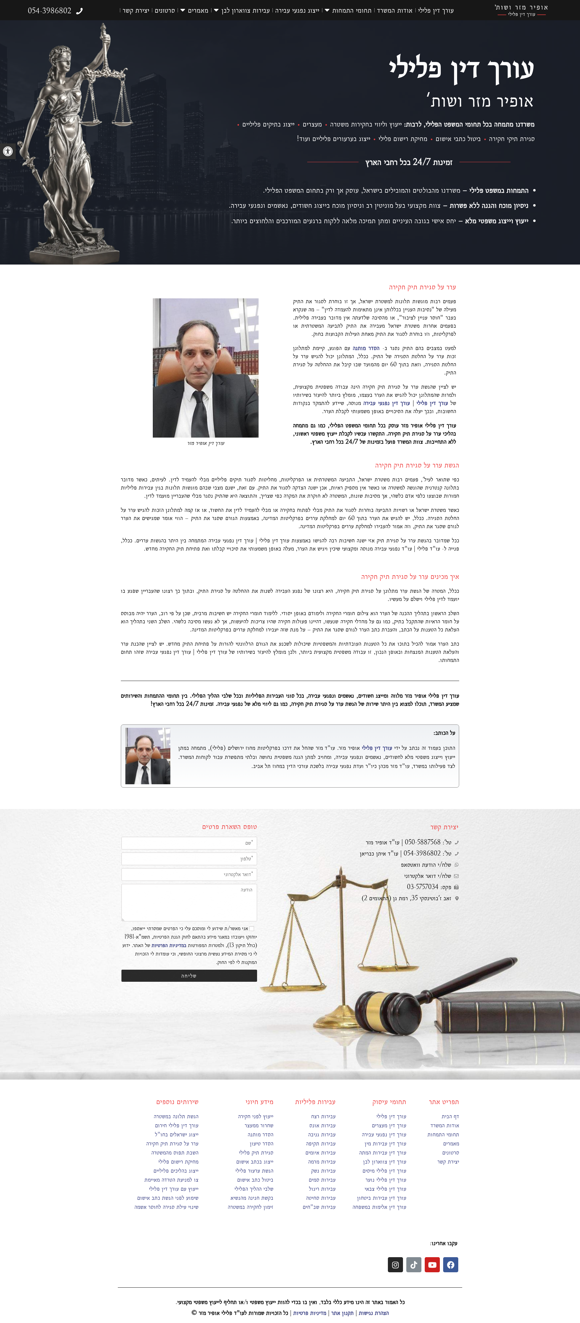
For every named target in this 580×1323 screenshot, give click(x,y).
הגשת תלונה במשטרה (176, 1116)
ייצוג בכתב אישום (254, 1161)
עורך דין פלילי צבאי (385, 1189)
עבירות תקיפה (321, 1143)
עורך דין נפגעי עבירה (384, 1134)
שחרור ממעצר (259, 1125)
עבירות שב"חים (319, 1207)
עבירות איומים (320, 1152)
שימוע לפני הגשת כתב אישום (167, 1198)
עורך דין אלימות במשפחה (379, 1207)
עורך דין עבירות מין (385, 1143)
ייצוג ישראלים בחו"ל (176, 1134)
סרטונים (165, 10)
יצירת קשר (136, 10)
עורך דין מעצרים (389, 1125)
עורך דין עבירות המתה (382, 1152)
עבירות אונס (322, 1125)
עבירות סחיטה (321, 1198)
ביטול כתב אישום (255, 1179)
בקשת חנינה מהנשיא (251, 1198)
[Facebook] (450, 1264)
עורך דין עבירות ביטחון (381, 1198)
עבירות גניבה (322, 1134)
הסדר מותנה (260, 1134)
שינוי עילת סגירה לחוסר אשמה (166, 1207)
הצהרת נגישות (374, 1313)
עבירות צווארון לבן (245, 10)
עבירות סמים (322, 1179)
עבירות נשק (323, 1170)
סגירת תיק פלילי (256, 1152)
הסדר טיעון (261, 1143)
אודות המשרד (395, 10)
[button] (111, 10)
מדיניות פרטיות (309, 1313)
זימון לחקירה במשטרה (250, 1207)
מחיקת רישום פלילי (178, 1161)
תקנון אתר (342, 1313)
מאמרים (198, 10)
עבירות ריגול (322, 1189)
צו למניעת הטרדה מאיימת (171, 1179)
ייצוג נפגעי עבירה (297, 10)
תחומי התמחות (352, 10)
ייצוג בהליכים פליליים (175, 1170)
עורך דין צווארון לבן (384, 1161)
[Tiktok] (413, 1264)
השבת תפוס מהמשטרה (174, 1152)
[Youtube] (432, 1264)
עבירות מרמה (322, 1161)
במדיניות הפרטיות (169, 945)
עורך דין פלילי (436, 10)
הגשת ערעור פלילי (254, 1170)
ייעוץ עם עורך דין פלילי (173, 1189)
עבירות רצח (323, 1116)
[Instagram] (395, 1264)
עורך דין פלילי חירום (176, 1125)
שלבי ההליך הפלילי (253, 1189)
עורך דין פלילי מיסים (384, 1170)
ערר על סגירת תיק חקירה (172, 1143)
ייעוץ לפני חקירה (255, 1116)
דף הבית (450, 1116)
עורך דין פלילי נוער (386, 1179)
